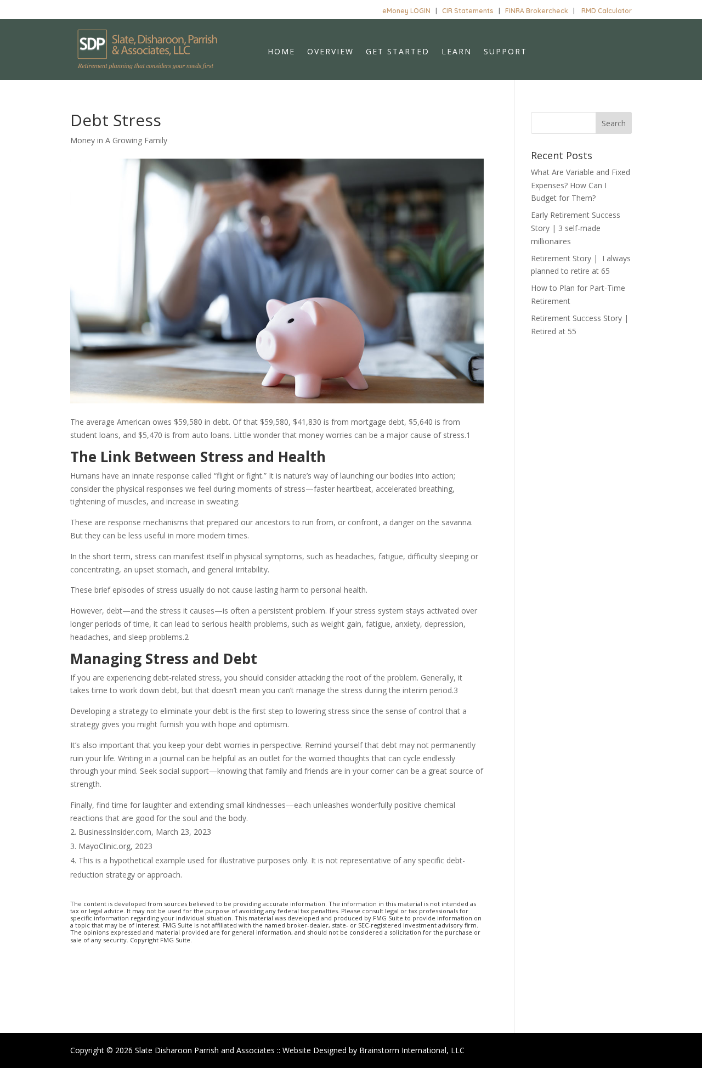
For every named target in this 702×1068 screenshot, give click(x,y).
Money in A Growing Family (118, 140)
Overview (330, 52)
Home (281, 52)
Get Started (397, 52)
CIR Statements (468, 11)
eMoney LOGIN (406, 11)
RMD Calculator (606, 11)
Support (505, 52)
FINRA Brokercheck (536, 11)
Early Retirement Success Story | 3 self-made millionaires (575, 228)
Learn (456, 52)
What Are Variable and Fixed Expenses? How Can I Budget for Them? (580, 185)
